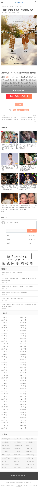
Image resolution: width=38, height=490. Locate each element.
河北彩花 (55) (29, 467)
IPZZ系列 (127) (6, 445)
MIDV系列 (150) (18, 442)
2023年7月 (23, 365)
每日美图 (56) (17, 467)
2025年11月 (23, 328)
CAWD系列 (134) (30, 442)
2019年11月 (23, 423)
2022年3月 (23, 386)
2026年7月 (23, 317)
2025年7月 (23, 333)
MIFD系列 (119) (6, 448)
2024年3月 (23, 354)
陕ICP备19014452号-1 (26, 482)
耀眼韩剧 (26, 110)
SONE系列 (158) (6, 442)
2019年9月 (23, 425)
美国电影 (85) (17, 455)
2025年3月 (23, 338)
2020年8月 (4, 412)
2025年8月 (4, 333)
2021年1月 (23, 404)
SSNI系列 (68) (5, 464)
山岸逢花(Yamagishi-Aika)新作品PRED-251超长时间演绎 (29, 119)
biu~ (31, 230)
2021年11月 (23, 391)
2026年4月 (4, 322)
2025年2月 (4, 341)
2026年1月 (23, 325)
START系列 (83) (6, 458)
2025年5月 (23, 336)
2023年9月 (23, 362)
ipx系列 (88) (17, 451)
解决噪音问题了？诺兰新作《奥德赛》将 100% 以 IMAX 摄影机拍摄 (9, 188)
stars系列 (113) (17, 448)
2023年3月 (23, 370)
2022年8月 (4, 380)
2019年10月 (4, 425)
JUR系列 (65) (17, 464)
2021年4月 (4, 401)
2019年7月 (23, 428)
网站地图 (18, 482)
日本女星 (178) (29, 439)
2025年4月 (4, 338)
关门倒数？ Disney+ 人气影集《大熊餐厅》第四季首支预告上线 (27, 146)
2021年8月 (4, 396)
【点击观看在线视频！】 (19, 96)
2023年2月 (4, 373)
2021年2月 (4, 404)
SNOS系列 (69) (30, 461)
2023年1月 (23, 373)
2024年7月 (23, 349)
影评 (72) (4, 461)
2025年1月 (23, 341)
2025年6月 (4, 336)
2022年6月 (4, 383)
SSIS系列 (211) (6, 439)
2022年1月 (23, 388)
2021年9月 (23, 394)
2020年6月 (4, 415)
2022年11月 (23, 375)
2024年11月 (23, 344)
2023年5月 (23, 367)
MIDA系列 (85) (6, 455)
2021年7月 (23, 396)
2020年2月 (4, 420)
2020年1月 (23, 420)
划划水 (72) (17, 461)
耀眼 (7, 77)
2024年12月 (4, 344)
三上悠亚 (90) (5, 451)
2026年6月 (4, 320)
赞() (20, 104)
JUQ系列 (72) (29, 458)
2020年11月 (23, 407)
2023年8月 (4, 365)
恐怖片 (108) (29, 448)
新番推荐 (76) (17, 458)
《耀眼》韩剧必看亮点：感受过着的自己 (17, 10)
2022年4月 (4, 386)
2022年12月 (4, 375)
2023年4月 (4, 370)
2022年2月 (4, 388)
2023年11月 (23, 359)
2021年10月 (4, 394)
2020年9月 (23, 409)
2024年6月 (4, 351)
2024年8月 (4, 349)
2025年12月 (4, 328)
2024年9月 (23, 346)
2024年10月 (4, 346)
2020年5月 (23, 415)
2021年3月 (23, 401)
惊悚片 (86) (29, 451)
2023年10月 (4, 362)
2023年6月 (4, 367)
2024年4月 (4, 354)
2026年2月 (4, 325)
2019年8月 (4, 428)
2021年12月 (4, 391)
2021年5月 (23, 399)
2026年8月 (4, 317)
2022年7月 (23, 380)
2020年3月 (23, 417)
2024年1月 (23, 357)
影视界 (16, 6)
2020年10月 (4, 409)
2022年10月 (4, 378)
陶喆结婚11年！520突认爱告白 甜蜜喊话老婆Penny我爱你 (9, 168)
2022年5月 (23, 383)
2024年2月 (4, 357)
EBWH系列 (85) (30, 455)
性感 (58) (4, 467)
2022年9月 (23, 378)
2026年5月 (23, 320)
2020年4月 (4, 417)
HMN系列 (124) (18, 445)
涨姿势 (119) (29, 445)
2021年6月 (4, 399)
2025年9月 (23, 330)
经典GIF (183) (17, 439)
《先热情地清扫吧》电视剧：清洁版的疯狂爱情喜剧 (9, 118)
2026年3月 (23, 322)
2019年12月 (4, 423)
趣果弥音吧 (19, 2)
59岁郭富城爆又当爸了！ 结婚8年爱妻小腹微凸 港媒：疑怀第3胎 (27, 207)
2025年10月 (4, 330)
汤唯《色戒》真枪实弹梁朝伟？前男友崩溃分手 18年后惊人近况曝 (27, 188)
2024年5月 (23, 351)
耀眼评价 (19, 110)
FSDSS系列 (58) (30, 464)
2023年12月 (4, 359)
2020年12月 (4, 407)
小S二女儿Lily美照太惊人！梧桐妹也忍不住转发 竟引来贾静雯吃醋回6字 (27, 168)
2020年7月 (23, 412)
